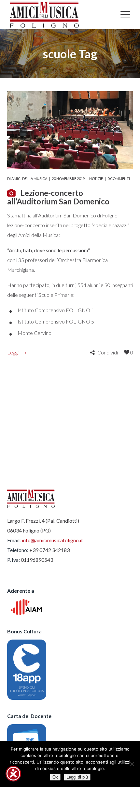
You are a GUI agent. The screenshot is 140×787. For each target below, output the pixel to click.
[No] (132, 764)
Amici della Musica (29, 178)
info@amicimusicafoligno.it (52, 540)
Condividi (107, 352)
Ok (55, 777)
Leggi (13, 352)
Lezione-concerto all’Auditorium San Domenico (58, 197)
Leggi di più (77, 777)
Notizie (96, 178)
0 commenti (118, 178)
